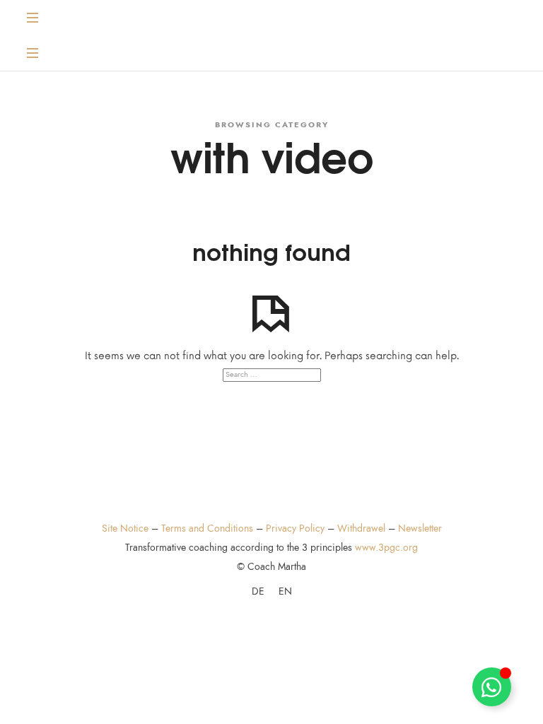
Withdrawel (361, 528)
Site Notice (125, 528)
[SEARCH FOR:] (271, 375)
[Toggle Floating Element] (491, 686)
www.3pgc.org (386, 547)
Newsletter (420, 528)
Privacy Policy (295, 528)
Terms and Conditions (207, 528)
